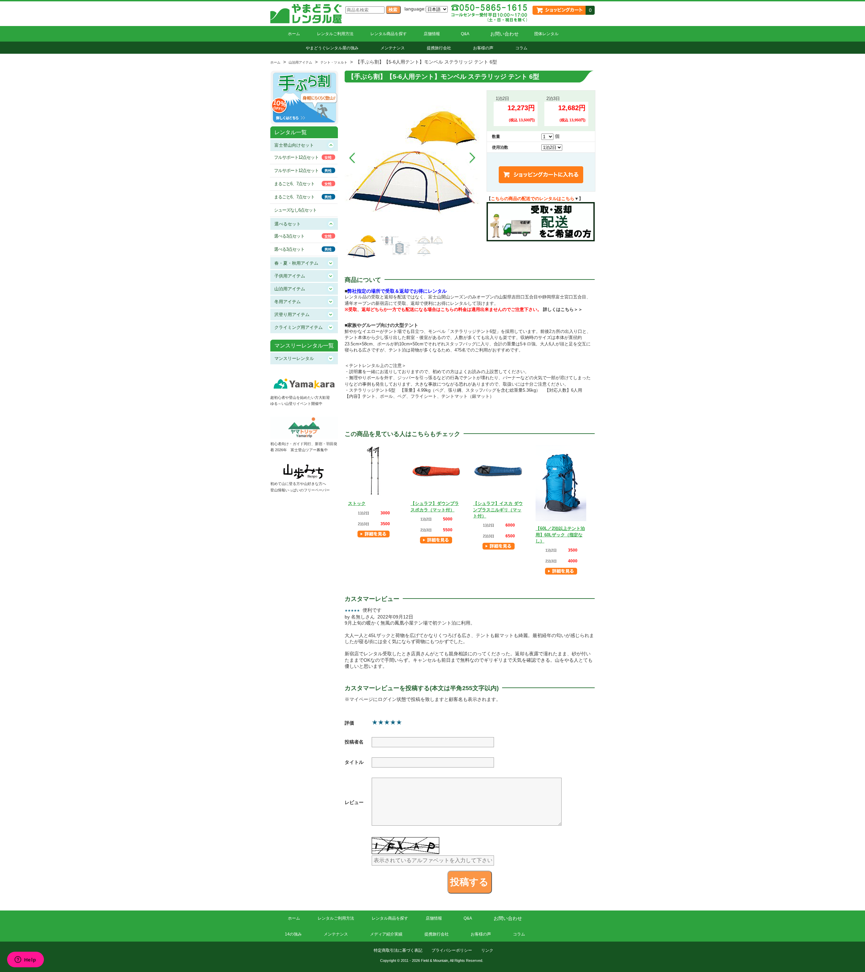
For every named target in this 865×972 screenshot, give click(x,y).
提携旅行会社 (439, 48)
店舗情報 (432, 33)
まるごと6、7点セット (294, 183)
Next (472, 158)
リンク (487, 950)
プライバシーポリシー (451, 950)
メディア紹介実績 (386, 934)
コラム (521, 48)
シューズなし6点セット (295, 210)
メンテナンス (392, 48)
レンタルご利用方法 (335, 33)
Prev (352, 158)
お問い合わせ (504, 34)
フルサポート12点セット (296, 157)
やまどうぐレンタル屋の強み (332, 48)
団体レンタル (546, 33)
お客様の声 (483, 48)
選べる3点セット (289, 236)
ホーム (294, 33)
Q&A (465, 33)
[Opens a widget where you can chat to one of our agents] (25, 960)
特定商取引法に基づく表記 (398, 950)
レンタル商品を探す (388, 33)
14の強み (293, 934)
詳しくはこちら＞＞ (563, 309)
